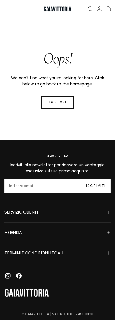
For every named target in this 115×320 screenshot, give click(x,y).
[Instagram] (7, 275)
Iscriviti (96, 185)
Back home (57, 102)
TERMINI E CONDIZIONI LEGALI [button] (33, 253)
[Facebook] (19, 275)
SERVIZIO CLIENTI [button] (21, 212)
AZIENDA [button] (13, 232)
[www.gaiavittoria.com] (26, 293)
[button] (7, 9)
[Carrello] (108, 8)
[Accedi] (99, 8)
